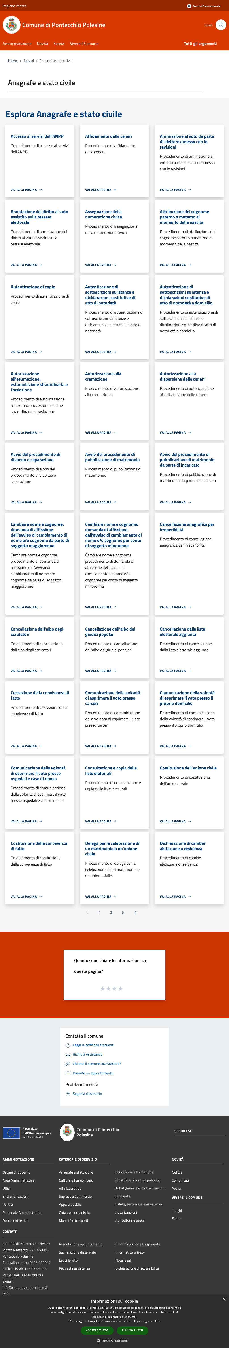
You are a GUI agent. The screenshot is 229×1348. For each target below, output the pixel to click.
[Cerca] (221, 24)
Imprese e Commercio (75, 1196)
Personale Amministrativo (22, 1212)
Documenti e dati (16, 1220)
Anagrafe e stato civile (76, 1172)
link (157, 1321)
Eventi (177, 1218)
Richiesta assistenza (74, 1268)
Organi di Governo (16, 1172)
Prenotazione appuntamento (80, 1244)
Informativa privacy (130, 1252)
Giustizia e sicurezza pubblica (137, 1180)
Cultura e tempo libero (76, 1180)
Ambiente (122, 1196)
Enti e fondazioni (15, 1196)
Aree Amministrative (18, 1180)
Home (12, 60)
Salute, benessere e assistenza (138, 1204)
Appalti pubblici (70, 1204)
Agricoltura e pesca (129, 1220)
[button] (114, 1340)
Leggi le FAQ (68, 1260)
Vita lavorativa (70, 1188)
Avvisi (176, 1188)
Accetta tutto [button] (97, 1330)
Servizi (28, 60)
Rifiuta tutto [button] (132, 1330)
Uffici (7, 1188)
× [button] (224, 1299)
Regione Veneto (14, 5)
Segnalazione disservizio (77, 1252)
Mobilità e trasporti (73, 1220)
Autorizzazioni (126, 1212)
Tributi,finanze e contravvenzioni (140, 1188)
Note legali (123, 1260)
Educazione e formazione (134, 1172)
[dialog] (114, 1321)
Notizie (177, 1172)
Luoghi (177, 1210)
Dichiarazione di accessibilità (137, 1268)
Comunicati (180, 1180)
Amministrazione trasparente (137, 1244)
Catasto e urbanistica (75, 1212)
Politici (8, 1204)
